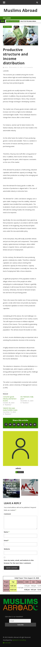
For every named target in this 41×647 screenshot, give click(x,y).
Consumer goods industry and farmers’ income (10, 399)
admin (6, 67)
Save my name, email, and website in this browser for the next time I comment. (19, 561)
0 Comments (29, 67)
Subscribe (7, 643)
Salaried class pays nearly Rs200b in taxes (10, 409)
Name (6, 532)
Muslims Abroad (20, 10)
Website (20, 472)
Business (7, 27)
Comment (7, 514)
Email (6, 540)
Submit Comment (11, 568)
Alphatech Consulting (19, 640)
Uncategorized (13, 21)
